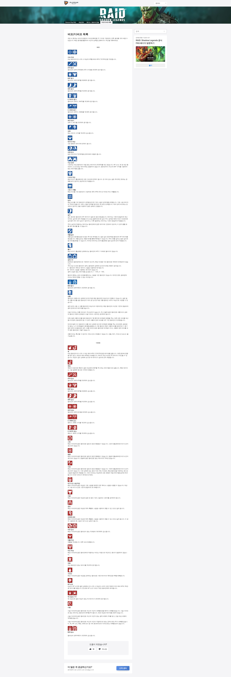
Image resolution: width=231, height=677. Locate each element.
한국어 (158, 3)
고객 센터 (123, 668)
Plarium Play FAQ (70, 22)
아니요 (104, 649)
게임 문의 (81, 22)
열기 (150, 65)
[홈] (71, 3)
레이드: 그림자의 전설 (93, 22)
